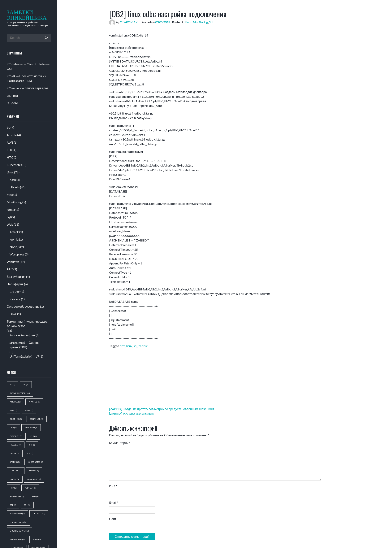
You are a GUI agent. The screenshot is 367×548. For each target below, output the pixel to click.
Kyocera (15, 299)
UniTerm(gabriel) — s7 (24, 356)
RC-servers (17, 496)
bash (13, 179)
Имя (113, 486)
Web (10, 224)
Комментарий (119, 443)
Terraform (17, 513)
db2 (13, 427)
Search (46, 38)
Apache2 (34, 402)
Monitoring (14, 202)
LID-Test (12, 95)
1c (12, 384)
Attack (14, 232)
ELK (9, 150)
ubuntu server (19, 531)
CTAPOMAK (129, 22)
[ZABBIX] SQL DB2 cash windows (131, 413)
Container (36, 419)
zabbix (143, 346)
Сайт (112, 519)
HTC (10, 157)
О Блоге (12, 103)
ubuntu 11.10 (18, 522)
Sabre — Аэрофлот (22, 335)
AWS (10, 142)
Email (113, 502)
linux (34, 470)
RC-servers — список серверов (28, 88)
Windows (13, 261)
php (13, 488)
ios (30, 453)
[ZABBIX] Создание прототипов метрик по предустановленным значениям (161, 409)
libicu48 (15, 470)
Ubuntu (14, 187)
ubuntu (39, 513)
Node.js (15, 247)
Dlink (13, 314)
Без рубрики (15, 276)
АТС (10, 269)
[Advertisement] (154, 30)
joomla (14, 239)
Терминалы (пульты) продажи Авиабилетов (28, 324)
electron (16, 436)
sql (13, 505)
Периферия (15, 284)
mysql (14, 479)
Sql (9, 217)
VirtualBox (17, 539)
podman (30, 488)
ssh (27, 505)
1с (8, 127)
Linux (10, 172)
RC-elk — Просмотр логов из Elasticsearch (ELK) (26, 78)
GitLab (14, 453)
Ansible (12, 135)
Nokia (11, 209)
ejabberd (31, 427)
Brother (15, 291)
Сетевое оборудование (23, 306)
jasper (15, 462)
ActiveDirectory (20, 393)
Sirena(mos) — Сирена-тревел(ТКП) (25, 345)
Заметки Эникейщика (24, 15)
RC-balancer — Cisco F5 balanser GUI (28, 66)
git (32, 445)
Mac (10, 194)
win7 (37, 539)
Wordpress (17, 254)
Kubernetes (14, 165)
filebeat (15, 445)
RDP (35, 496)
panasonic (34, 479)
